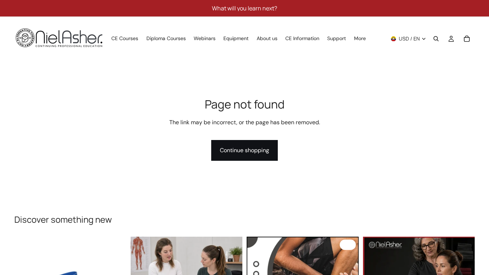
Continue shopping (244, 150)
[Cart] (467, 39)
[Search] (436, 39)
